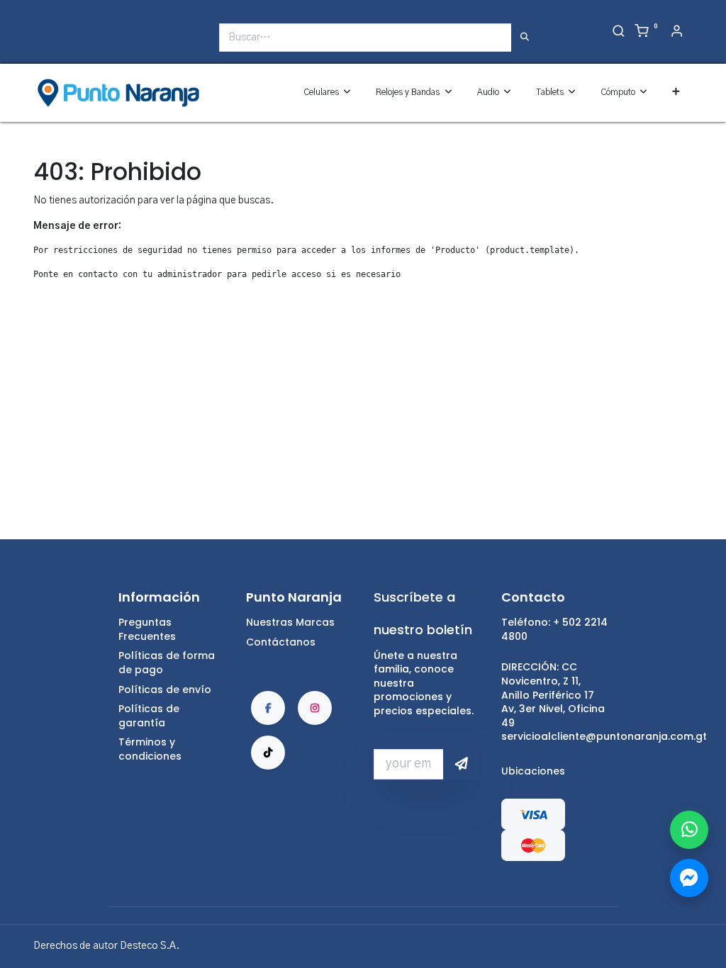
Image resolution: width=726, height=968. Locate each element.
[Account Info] (676, 32)
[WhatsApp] (689, 830)
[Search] (618, 32)
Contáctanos (280, 642)
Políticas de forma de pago (166, 662)
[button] (676, 92)
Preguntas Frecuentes (147, 629)
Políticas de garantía (148, 716)
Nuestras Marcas (290, 622)
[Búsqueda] (524, 37)
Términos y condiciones (150, 749)
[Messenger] (689, 878)
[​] (42, 43)
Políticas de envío (164, 689)
